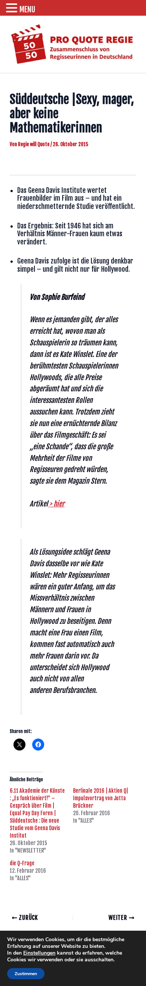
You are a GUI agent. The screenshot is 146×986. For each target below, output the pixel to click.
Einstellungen (39, 953)
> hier (56, 503)
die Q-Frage (22, 863)
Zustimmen (26, 974)
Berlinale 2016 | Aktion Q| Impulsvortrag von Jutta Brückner (100, 798)
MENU (27, 9)
